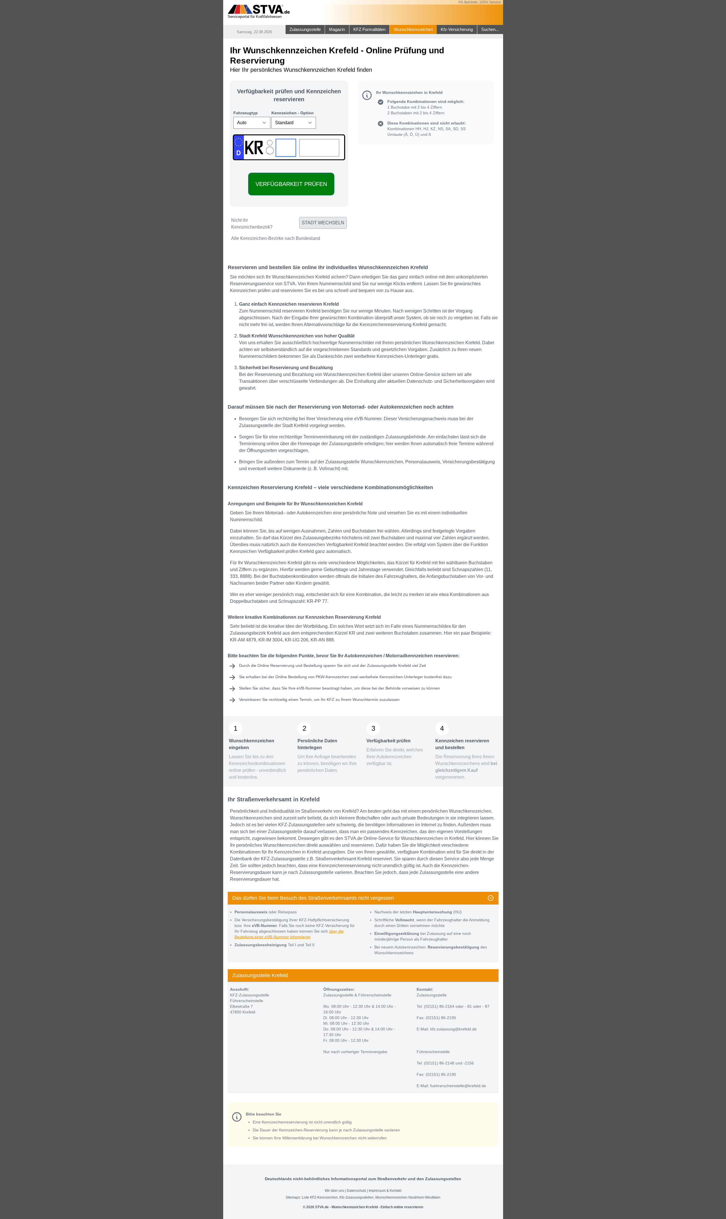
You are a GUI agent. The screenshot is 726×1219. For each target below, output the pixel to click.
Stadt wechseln (323, 222)
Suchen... (490, 29)
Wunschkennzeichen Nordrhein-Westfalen (407, 1197)
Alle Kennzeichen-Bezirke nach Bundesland (275, 238)
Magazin (337, 29)
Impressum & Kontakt (385, 1191)
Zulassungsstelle (305, 29)
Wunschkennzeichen (413, 29)
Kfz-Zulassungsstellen (356, 1197)
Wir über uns (334, 1191)
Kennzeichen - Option (292, 113)
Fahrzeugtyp (245, 113)
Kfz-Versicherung (457, 29)
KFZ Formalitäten (369, 29)
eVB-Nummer (309, 688)
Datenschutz (356, 1191)
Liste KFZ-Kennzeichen (320, 1197)
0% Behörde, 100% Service (479, 2)
